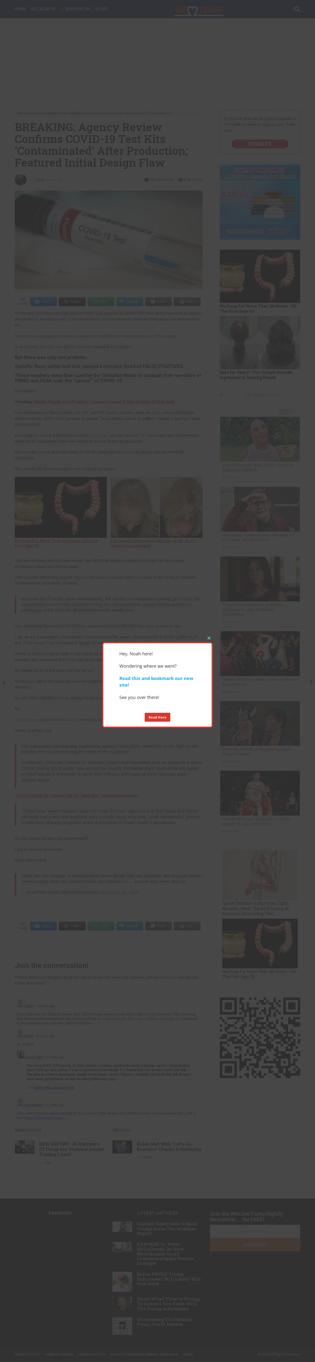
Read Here (158, 717)
